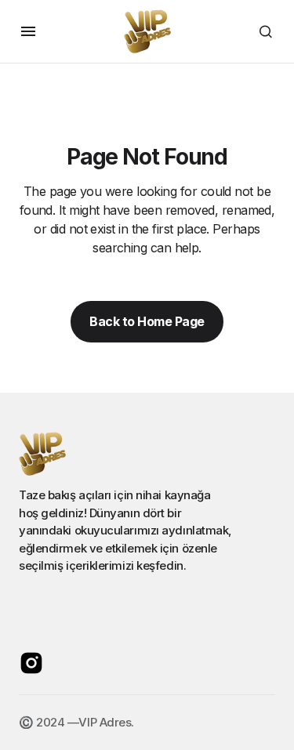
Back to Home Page (147, 321)
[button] (28, 31)
